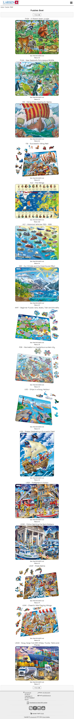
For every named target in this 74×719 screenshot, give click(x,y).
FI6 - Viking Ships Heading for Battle (37, 102)
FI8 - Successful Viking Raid (37, 144)
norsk (42, 713)
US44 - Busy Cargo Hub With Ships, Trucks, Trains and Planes (37, 644)
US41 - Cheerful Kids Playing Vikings (37, 605)
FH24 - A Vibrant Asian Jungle (37, 19)
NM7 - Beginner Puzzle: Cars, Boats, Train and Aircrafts (37, 308)
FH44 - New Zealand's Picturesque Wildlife (37, 60)
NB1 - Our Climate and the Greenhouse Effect (37, 266)
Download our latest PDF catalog (38, 702)
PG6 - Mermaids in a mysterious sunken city (37, 347)
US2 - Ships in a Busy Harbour (37, 389)
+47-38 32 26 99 (46, 692)
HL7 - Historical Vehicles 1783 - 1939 (37, 224)
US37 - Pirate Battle (37, 566)
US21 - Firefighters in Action (37, 483)
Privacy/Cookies (46, 717)
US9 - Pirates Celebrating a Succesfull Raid (37, 431)
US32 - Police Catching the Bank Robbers (37, 524)
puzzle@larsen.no (46, 695)
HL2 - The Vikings (37, 183)
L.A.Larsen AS (28, 692)
